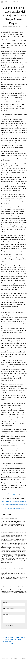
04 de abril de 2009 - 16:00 (8, 26)
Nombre (5, 602)
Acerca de (5, 658)
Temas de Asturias (21, 26)
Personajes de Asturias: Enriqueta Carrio (14, 508)
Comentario (6, 614)
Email (20, 494)
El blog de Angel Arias (12, 1)
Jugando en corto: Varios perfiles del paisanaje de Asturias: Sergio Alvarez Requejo (14, 15)
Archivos (14, 658)
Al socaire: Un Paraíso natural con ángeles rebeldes (14, 501)
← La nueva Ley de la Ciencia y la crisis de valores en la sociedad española (8, 640)
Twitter (14, 494)
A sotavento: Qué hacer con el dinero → (20, 638)
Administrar (23, 658)
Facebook (8, 494)
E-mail (8, 608)
